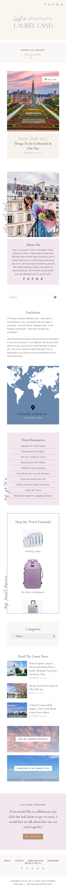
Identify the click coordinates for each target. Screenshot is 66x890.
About (7, 861)
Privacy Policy (33, 863)
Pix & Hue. (47, 884)
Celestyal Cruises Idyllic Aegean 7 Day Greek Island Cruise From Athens (42, 708)
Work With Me (35, 861)
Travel (43, 138)
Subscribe (53, 861)
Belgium (23, 138)
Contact (19, 861)
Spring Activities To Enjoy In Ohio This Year (43, 687)
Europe (34, 138)
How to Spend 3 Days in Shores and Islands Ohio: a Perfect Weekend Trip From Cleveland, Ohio (43, 669)
